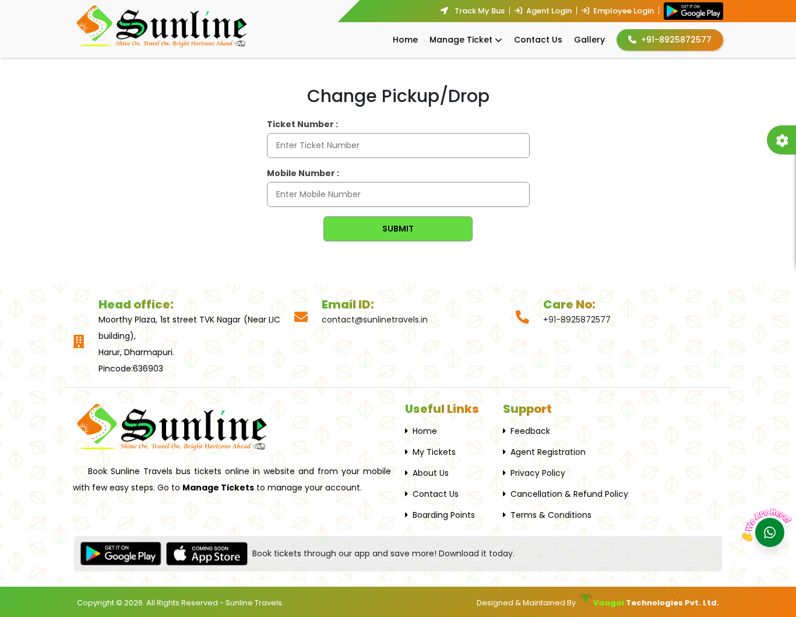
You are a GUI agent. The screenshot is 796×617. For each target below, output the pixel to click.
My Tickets (434, 452)
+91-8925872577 (676, 39)
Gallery (589, 39)
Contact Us (538, 39)
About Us (431, 473)
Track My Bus (479, 10)
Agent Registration (548, 452)
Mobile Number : (303, 173)
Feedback (530, 431)
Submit (398, 228)
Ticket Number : (302, 124)
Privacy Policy (537, 473)
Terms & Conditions (550, 515)
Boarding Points (444, 515)
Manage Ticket (460, 39)
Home (405, 39)
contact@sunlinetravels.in (375, 319)
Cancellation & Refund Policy (569, 494)
